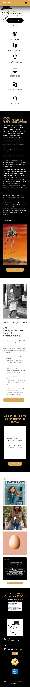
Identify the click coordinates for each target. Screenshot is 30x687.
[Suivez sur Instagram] (13, 653)
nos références (15, 463)
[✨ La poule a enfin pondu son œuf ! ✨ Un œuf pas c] (15, 543)
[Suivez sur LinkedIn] (16, 653)
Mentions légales (13, 681)
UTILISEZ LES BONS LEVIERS (15, 269)
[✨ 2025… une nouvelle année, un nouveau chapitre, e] (15, 518)
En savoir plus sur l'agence (14, 400)
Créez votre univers (15, 20)
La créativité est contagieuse (15, 12)
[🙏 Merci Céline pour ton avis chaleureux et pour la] (15, 568)
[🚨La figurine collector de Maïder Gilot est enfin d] (15, 493)
